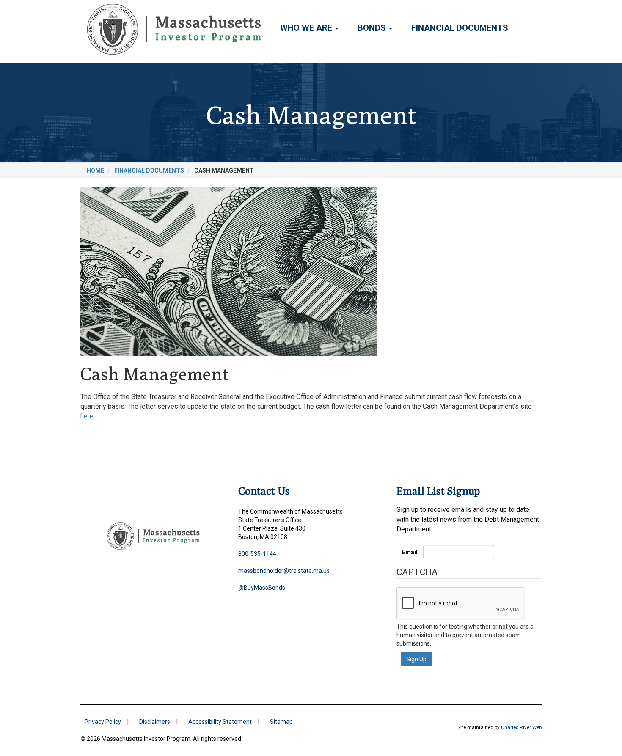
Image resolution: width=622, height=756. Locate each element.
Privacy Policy (103, 721)
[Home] (177, 29)
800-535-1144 (257, 553)
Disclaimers (154, 721)
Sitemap (281, 721)
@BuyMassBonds (261, 587)
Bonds (373, 28)
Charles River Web (521, 727)
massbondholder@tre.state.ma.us (284, 570)
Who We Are (307, 28)
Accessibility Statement (220, 721)
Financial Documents (459, 28)
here (87, 416)
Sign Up (416, 659)
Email (410, 552)
